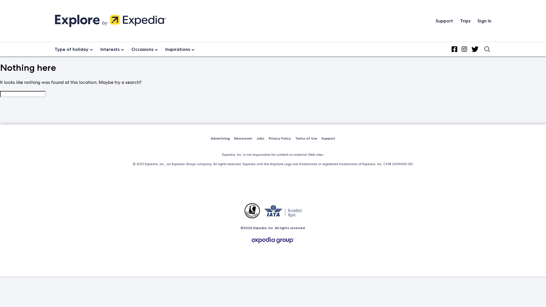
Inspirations (177, 49)
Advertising (220, 138)
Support (444, 21)
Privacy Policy (280, 138)
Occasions (142, 49)
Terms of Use (306, 138)
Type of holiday (71, 49)
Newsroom (243, 138)
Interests (109, 49)
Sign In (484, 21)
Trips (465, 21)
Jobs (260, 138)
